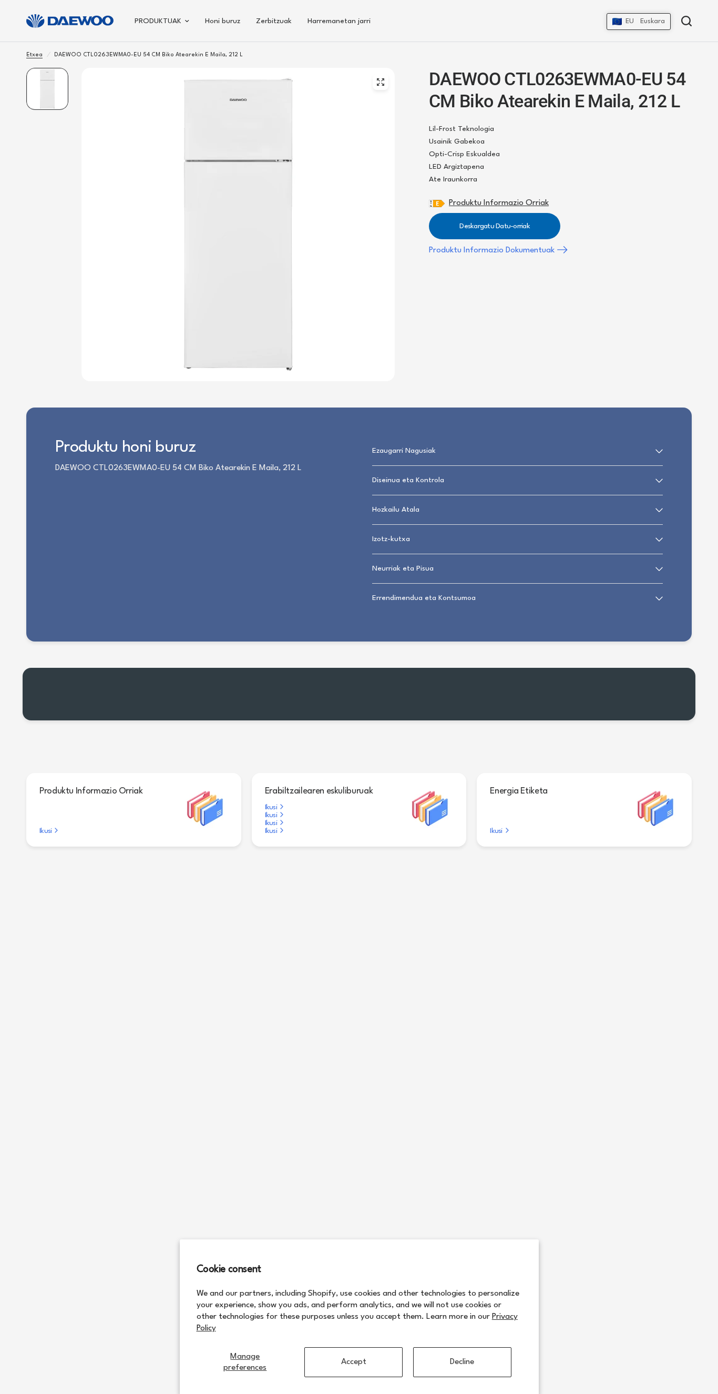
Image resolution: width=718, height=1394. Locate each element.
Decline (462, 1362)
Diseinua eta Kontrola (408, 480)
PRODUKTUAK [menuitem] (158, 21)
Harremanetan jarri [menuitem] (339, 21)
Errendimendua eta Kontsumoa (424, 598)
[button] (638, 21)
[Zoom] (380, 82)
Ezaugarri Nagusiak (404, 450)
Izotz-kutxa (391, 539)
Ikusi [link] (45, 831)
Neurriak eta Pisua (403, 568)
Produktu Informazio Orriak (499, 203)
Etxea (34, 55)
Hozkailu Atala (395, 509)
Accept (353, 1362)
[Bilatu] (684, 21)
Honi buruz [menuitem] (222, 21)
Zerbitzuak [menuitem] (274, 21)
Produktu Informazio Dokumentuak (492, 250)
